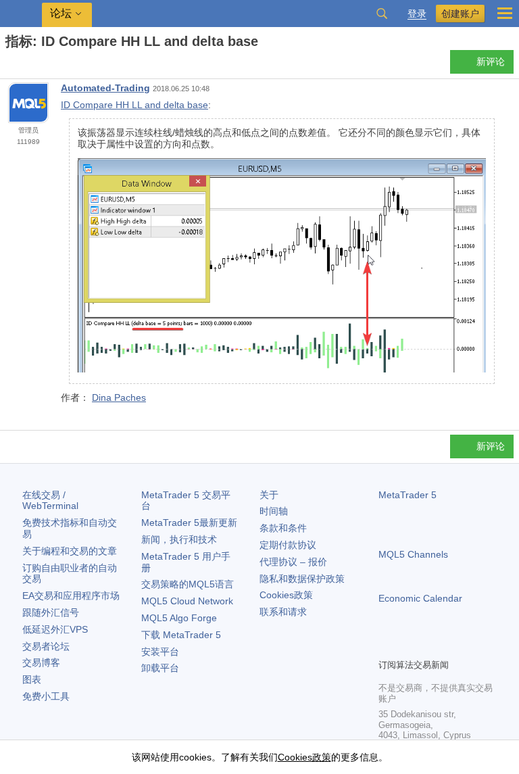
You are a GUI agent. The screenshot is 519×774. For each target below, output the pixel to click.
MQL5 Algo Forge (179, 617)
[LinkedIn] (473, 646)
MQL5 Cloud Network (187, 601)
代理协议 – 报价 (293, 561)
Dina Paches (119, 397)
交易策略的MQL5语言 (187, 584)
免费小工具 (46, 696)
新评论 (490, 61)
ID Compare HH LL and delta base (134, 104)
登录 (416, 14)
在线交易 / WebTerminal (50, 500)
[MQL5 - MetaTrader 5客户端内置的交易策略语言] (20, 14)
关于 (269, 494)
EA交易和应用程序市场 (71, 595)
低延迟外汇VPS (55, 629)
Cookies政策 (286, 594)
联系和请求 (283, 611)
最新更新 (189, 522)
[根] (9, 65)
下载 (181, 634)
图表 (31, 679)
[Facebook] (386, 646)
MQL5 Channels (413, 554)
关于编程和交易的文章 (69, 551)
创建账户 (460, 13)
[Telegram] (408, 646)
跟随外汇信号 (50, 612)
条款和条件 (283, 528)
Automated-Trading (105, 87)
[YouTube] (451, 646)
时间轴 (274, 511)
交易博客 (41, 662)
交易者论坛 (46, 646)
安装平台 (160, 651)
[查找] (382, 13)
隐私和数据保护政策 (302, 578)
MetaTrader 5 (407, 494)
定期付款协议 (288, 544)
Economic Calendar (420, 598)
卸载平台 (160, 667)
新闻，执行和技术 (179, 539)
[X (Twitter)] (430, 646)
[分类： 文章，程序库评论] (25, 65)
